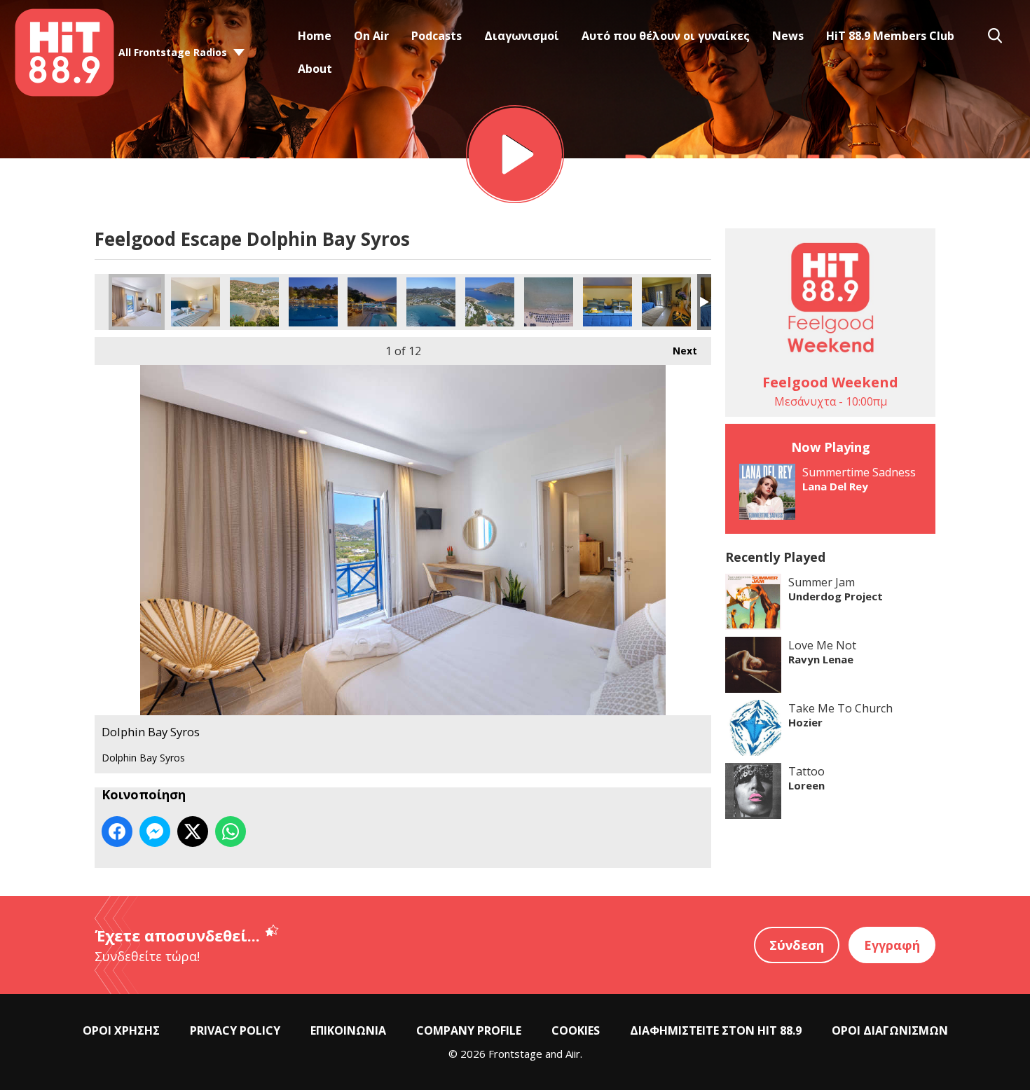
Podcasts (436, 35)
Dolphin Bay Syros (136, 301)
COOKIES (575, 1030)
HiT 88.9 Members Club (890, 35)
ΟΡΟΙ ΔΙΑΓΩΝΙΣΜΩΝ (890, 1030)
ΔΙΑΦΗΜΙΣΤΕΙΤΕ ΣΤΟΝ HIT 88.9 (716, 1030)
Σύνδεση (796, 945)
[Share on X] (192, 831)
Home (314, 35)
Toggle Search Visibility (995, 35)
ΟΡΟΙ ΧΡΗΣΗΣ (121, 1030)
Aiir (572, 1054)
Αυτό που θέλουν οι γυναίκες (666, 35)
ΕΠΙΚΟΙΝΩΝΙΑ (348, 1030)
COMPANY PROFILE (468, 1030)
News (788, 35)
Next (678, 350)
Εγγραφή (892, 945)
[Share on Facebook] (117, 831)
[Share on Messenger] (154, 831)
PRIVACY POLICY (235, 1030)
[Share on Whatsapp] (230, 831)
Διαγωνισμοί (521, 35)
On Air (371, 35)
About (315, 68)
